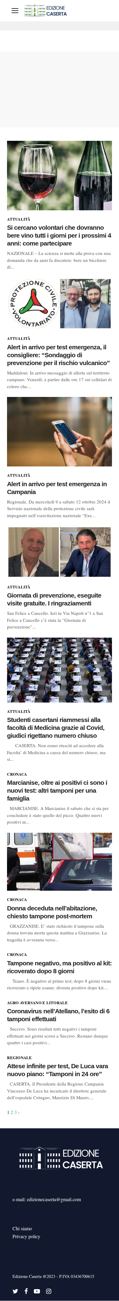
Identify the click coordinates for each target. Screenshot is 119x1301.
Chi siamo (22, 1228)
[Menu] (15, 10)
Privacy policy (26, 1236)
